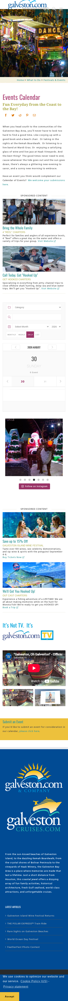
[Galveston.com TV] (29, 631)
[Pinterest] (27, 115)
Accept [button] (9, 996)
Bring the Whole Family (17, 227)
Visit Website (45, 241)
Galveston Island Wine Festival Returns (30, 915)
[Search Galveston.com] (54, 9)
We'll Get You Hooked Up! (19, 591)
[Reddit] (20, 115)
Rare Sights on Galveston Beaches (27, 931)
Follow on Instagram (36, 486)
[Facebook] (5, 115)
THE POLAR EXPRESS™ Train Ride (27, 923)
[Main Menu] (61, 9)
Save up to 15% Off (15, 541)
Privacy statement (15, 986)
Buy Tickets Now (12, 557)
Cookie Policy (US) (34, 981)
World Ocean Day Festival (22, 939)
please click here (29, 731)
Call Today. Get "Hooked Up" (20, 275)
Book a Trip (9, 607)
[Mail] (34, 115)
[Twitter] (13, 115)
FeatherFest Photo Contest (23, 947)
